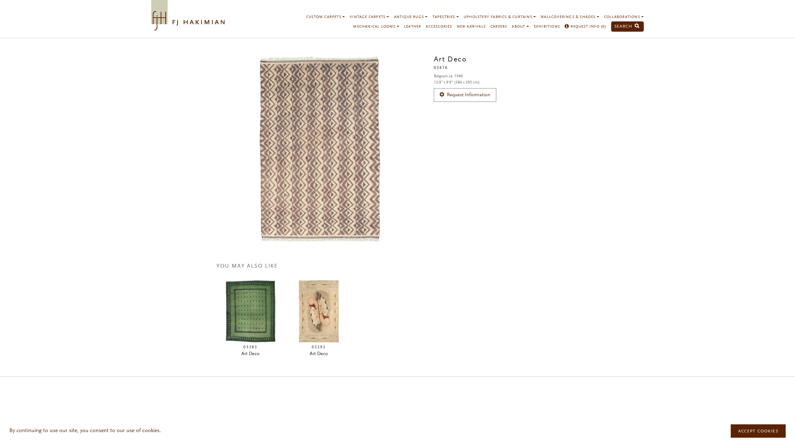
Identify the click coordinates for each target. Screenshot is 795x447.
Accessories (439, 27)
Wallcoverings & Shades (569, 17)
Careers (498, 27)
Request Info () (587, 27)
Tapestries (445, 17)
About (519, 27)
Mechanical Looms (375, 27)
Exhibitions (547, 27)
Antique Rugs (409, 17)
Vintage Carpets (368, 17)
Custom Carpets (324, 17)
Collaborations (622, 17)
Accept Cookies (758, 431)
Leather (412, 27)
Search (624, 26)
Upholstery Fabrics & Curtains (499, 17)
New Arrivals (471, 27)
